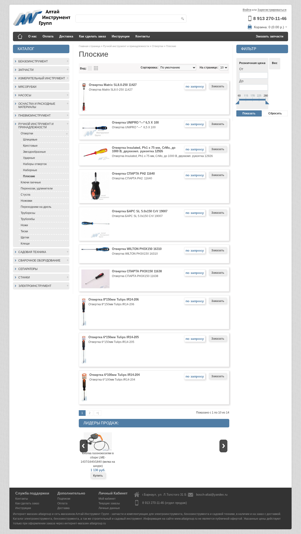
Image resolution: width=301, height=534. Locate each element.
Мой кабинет (107, 498)
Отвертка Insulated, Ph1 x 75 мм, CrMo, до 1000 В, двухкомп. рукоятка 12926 (143, 149)
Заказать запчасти (269, 36)
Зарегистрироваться (271, 10)
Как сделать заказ (92, 36)
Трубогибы (28, 219)
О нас (32, 36)
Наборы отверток (35, 164)
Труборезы (28, 213)
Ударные (29, 158)
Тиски (24, 231)
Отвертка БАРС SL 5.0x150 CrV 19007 (139, 211)
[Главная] (20, 36)
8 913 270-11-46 (270, 18)
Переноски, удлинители (37, 188)
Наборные (30, 170)
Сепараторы (28, 269)
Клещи (25, 243)
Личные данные (109, 508)
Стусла (25, 194)
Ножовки (26, 200)
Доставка (66, 36)
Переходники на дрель (36, 207)
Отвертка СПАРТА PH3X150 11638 (137, 271)
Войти (247, 10)
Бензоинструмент (33, 61)
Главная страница (90, 46)
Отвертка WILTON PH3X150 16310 (137, 249)
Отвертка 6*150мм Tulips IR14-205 (113, 337)
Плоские (29, 176)
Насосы (24, 95)
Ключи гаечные (31, 182)
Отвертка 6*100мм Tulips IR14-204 (114, 375)
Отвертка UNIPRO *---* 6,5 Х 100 (135, 122)
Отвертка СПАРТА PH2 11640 (133, 173)
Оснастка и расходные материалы (36, 105)
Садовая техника (32, 252)
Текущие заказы (109, 503)
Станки (24, 277)
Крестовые (30, 145)
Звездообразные (34, 151)
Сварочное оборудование (39, 260)
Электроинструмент (34, 286)
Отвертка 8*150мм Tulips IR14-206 (113, 299)
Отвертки (27, 133)
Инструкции (121, 36)
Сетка (96, 68)
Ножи (24, 225)
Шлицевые (30, 139)
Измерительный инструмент (41, 78)
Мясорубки (27, 86)
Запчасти (26, 70)
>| (97, 413)
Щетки (25, 237)
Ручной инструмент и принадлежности (36, 125)
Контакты (142, 36)
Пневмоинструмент (34, 115)
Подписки (63, 498)
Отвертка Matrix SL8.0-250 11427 (113, 85)
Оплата (48, 36)
